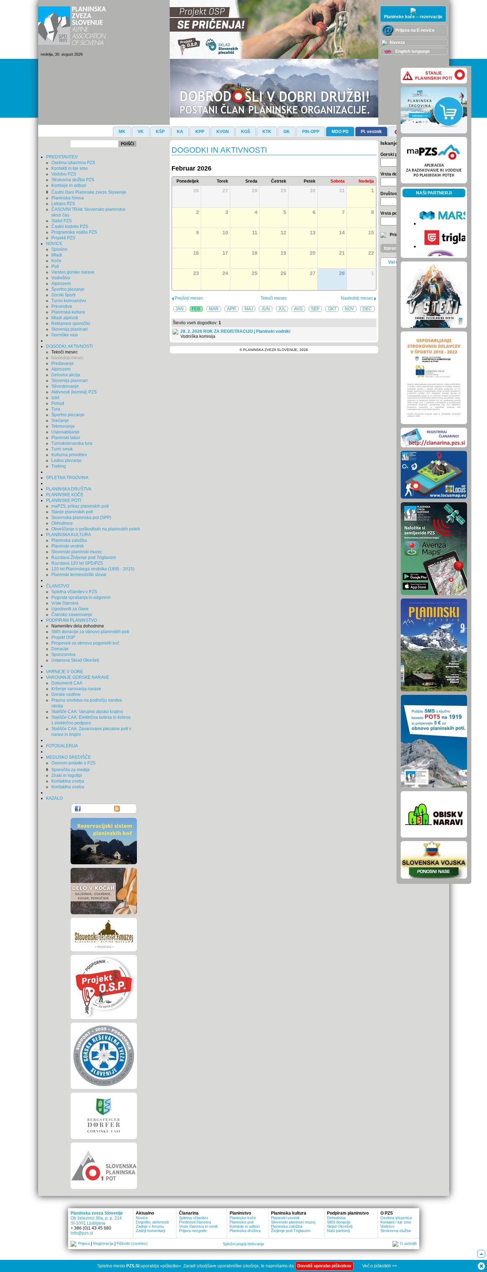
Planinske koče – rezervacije (413, 16)
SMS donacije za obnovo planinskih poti (90, 631)
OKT (332, 308)
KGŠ (245, 131)
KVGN (222, 131)
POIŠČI (127, 144)
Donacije (60, 648)
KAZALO (54, 798)
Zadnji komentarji (150, 1230)
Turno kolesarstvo (68, 300)
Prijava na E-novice (414, 30)
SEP (315, 308)
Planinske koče (243, 1218)
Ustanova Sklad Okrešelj (75, 660)
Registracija (103, 1243)
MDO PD (340, 131)
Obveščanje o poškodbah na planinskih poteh (95, 528)
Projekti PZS (63, 237)
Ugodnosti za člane (70, 608)
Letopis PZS (63, 203)
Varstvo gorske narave (72, 272)
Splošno (59, 249)
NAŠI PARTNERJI (434, 192)
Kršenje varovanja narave (76, 688)
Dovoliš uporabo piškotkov (324, 1265)
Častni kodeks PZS (69, 226)
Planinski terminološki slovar (79, 574)
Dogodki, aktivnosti (152, 1222)
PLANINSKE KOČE (64, 494)
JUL (282, 308)
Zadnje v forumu (150, 1226)
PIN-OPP (310, 131)
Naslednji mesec (67, 357)
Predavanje (62, 363)
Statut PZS (61, 220)
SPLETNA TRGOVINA (67, 477)
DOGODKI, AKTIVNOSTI (69, 346)
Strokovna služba (395, 1230)
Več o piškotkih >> (379, 1265)
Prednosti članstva (195, 1222)
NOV (349, 308)
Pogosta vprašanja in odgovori (81, 597)
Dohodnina (336, 1218)
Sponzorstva (63, 654)
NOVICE (54, 243)
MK (122, 131)
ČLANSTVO (57, 586)
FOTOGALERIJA (62, 745)
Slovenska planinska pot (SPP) (81, 517)
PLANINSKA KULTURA (68, 534)
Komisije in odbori (68, 185)
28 (342, 273)
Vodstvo (387, 1226)
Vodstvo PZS (63, 174)
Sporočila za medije (70, 769)
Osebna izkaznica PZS (73, 162)
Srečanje (60, 420)
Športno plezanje (67, 289)
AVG (298, 308)
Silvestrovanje (65, 386)
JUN (265, 308)
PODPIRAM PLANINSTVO (71, 620)
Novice (142, 1218)
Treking (58, 466)
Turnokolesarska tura (71, 443)
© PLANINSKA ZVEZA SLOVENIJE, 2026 (274, 350)
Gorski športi (63, 294)
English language (412, 51)
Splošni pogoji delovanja (243, 1244)
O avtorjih (408, 1243)
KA (180, 131)
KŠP (160, 131)
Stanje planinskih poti (72, 511)
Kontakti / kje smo (395, 1222)
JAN (179, 308)
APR (231, 308)
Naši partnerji (338, 1230)
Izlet (55, 397)
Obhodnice (62, 523)
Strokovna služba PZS (72, 179)
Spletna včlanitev (193, 1218)
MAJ (249, 308)
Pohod (57, 403)
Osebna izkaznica (396, 1218)
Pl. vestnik (371, 131)
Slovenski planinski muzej (76, 551)
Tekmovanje (63, 426)
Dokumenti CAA (66, 683)
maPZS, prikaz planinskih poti (80, 506)
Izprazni (392, 248)
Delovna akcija (65, 374)
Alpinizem (61, 283)
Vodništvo (60, 277)
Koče (56, 260)
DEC (367, 308)
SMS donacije (338, 1222)
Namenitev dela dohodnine (77, 626)
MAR (214, 308)
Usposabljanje (65, 431)
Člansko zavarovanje (71, 614)
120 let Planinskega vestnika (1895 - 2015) (92, 568)
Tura (55, 409)
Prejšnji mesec (188, 298)
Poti (55, 266)
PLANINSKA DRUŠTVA (68, 489)
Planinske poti (241, 1222)
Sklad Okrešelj (339, 1226)
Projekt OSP (63, 637)
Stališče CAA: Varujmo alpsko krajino (87, 711)
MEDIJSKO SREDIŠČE (68, 757)
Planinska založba (69, 540)
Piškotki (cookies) (132, 1243)
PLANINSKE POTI (63, 500)
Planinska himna (67, 197)
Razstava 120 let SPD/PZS (77, 563)
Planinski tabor (65, 437)
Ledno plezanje (66, 460)
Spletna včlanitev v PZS (74, 591)
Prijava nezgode (193, 1230)
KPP (199, 131)
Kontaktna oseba (67, 781)
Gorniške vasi (64, 334)
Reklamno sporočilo (70, 323)
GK (286, 131)
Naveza (397, 42)
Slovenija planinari (69, 329)
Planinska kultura (68, 312)
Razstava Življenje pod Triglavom (83, 557)
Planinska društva (245, 1230)
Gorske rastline (66, 694)
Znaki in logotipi (66, 775)
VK (141, 131)
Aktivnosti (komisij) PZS (74, 392)
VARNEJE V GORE (64, 671)
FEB (196, 308)
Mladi (56, 255)
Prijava (84, 1243)
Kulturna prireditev (69, 454)
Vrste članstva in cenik (198, 1226)
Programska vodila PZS (74, 232)
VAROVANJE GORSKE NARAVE (77, 677)
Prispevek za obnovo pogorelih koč (85, 643)
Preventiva (61, 306)
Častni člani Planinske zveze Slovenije (88, 192)
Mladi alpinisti (64, 317)
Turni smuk (62, 449)
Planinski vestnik (67, 546)
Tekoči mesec (64, 352)
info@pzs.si (82, 1233)
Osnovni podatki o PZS (73, 762)
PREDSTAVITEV (62, 156)
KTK (266, 131)
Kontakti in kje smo (69, 168)
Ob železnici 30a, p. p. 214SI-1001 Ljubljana (96, 1221)
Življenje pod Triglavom (291, 1230)
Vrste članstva (64, 603)
